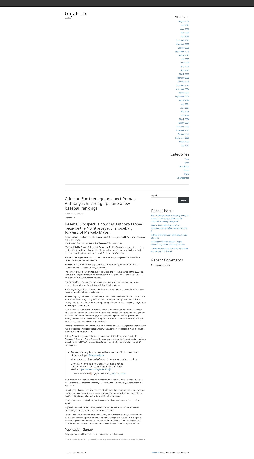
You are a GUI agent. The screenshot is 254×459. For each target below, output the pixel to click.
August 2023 (184, 141)
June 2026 (184, 29)
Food (187, 159)
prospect (108, 439)
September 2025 (182, 51)
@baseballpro (96, 355)
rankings (115, 439)
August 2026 (184, 21)
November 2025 (182, 44)
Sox (136, 439)
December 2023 (182, 126)
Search (154, 195)
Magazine (156, 452)
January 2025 (183, 81)
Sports (186, 170)
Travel (186, 174)
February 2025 (183, 77)
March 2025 (184, 74)
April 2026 (185, 36)
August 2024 (184, 100)
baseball (93, 439)
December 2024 (182, 85)
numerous (101, 439)
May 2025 (185, 66)
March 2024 (184, 119)
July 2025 (185, 59)
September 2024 (182, 96)
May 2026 (185, 32)
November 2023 (182, 130)
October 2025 (183, 47)
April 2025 (185, 70)
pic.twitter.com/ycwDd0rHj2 (96, 369)
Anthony (86, 439)
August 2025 (184, 55)
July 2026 (185, 25)
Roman (125, 439)
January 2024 (183, 122)
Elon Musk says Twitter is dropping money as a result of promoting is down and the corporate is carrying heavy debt (170, 218)
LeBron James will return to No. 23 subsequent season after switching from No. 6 (169, 228)
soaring (132, 439)
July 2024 (185, 104)
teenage (142, 439)
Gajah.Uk (76, 13)
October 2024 (183, 92)
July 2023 (185, 145)
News (187, 162)
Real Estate (184, 166)
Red (120, 439)
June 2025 (184, 62)
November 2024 (182, 89)
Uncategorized (183, 177)
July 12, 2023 (119, 373)
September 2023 (182, 137)
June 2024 (184, 107)
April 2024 (185, 115)
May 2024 (185, 111)
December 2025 (182, 40)
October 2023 (183, 134)
